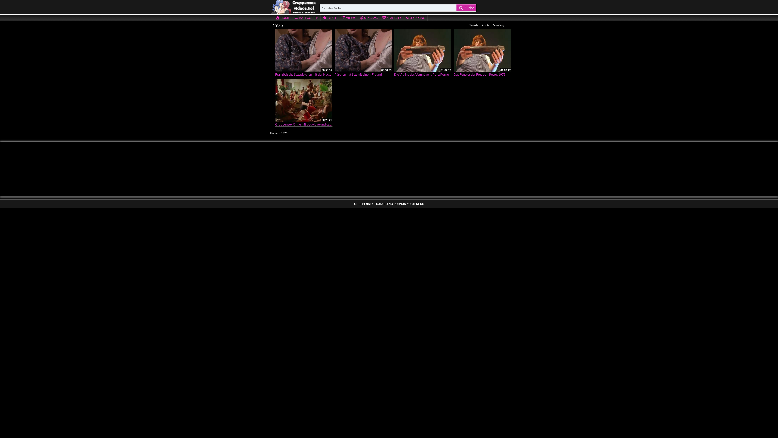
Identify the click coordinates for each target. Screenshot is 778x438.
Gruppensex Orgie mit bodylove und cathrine (306, 124)
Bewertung (498, 25)
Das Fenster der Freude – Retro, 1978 (479, 74)
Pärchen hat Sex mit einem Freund (358, 74)
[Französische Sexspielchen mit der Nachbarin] (304, 50)
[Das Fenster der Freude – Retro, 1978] (482, 50)
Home (274, 133)
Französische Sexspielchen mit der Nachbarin (306, 74)
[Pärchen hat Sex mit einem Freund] (363, 50)
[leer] (293, 6)
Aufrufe (485, 25)
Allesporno (415, 17)
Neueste (473, 25)
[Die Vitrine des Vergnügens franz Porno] (423, 50)
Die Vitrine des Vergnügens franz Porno (421, 74)
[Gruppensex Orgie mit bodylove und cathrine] (304, 100)
